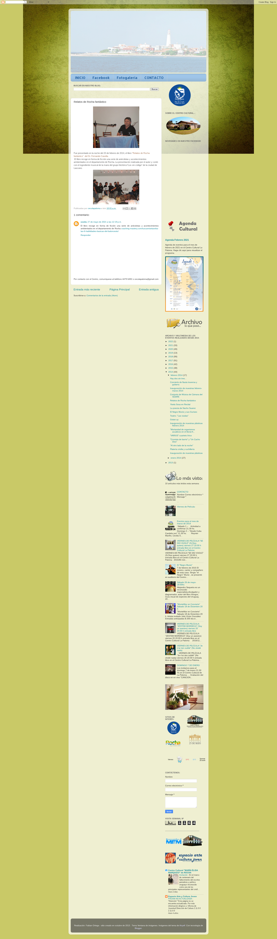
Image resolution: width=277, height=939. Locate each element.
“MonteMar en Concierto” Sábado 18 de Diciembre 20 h (190, 606)
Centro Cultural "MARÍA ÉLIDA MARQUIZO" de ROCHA (183, 871)
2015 (171, 368)
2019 (171, 353)
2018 (171, 357)
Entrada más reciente (87, 289)
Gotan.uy (174, 420)
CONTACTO (154, 77)
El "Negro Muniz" (184, 565)
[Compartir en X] (129, 208)
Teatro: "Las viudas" (179, 416)
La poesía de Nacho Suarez (183, 408)
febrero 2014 (177, 375)
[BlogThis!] (126, 208)
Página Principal (120, 289)
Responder (86, 235)
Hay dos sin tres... (178, 378)
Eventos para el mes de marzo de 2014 (188, 522)
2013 (171, 463)
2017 (171, 360)
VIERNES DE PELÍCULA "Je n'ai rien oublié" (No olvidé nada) (190, 648)
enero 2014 (176, 458)
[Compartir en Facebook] (132, 208)
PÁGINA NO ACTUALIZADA (180, 899)
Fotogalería (127, 77)
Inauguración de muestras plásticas (186, 453)
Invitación (183, 875)
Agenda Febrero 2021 (177, 240)
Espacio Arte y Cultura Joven (182, 896)
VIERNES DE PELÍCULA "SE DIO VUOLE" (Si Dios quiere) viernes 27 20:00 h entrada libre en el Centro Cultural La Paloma (190, 545)
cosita (84, 222)
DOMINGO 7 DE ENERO (188, 665)
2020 (171, 349)
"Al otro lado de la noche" (181, 445)
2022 (171, 341)
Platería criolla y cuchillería (182, 449)
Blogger (138, 928)
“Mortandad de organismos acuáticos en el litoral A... (182, 430)
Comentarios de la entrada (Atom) (102, 295)
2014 (171, 372)
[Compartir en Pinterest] (135, 208)
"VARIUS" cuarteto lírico (181, 435)
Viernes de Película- (186, 507)
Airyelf (182, 925)
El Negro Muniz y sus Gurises (183, 412)
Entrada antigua (149, 289)
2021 (171, 345)
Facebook (101, 77)
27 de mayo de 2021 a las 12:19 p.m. (105, 222)
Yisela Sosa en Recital (180, 404)
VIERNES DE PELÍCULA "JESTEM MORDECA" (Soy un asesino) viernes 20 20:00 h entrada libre (189, 627)
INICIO (80, 77)
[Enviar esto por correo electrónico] (124, 208)
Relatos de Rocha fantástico (183, 400)
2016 (171, 364)
